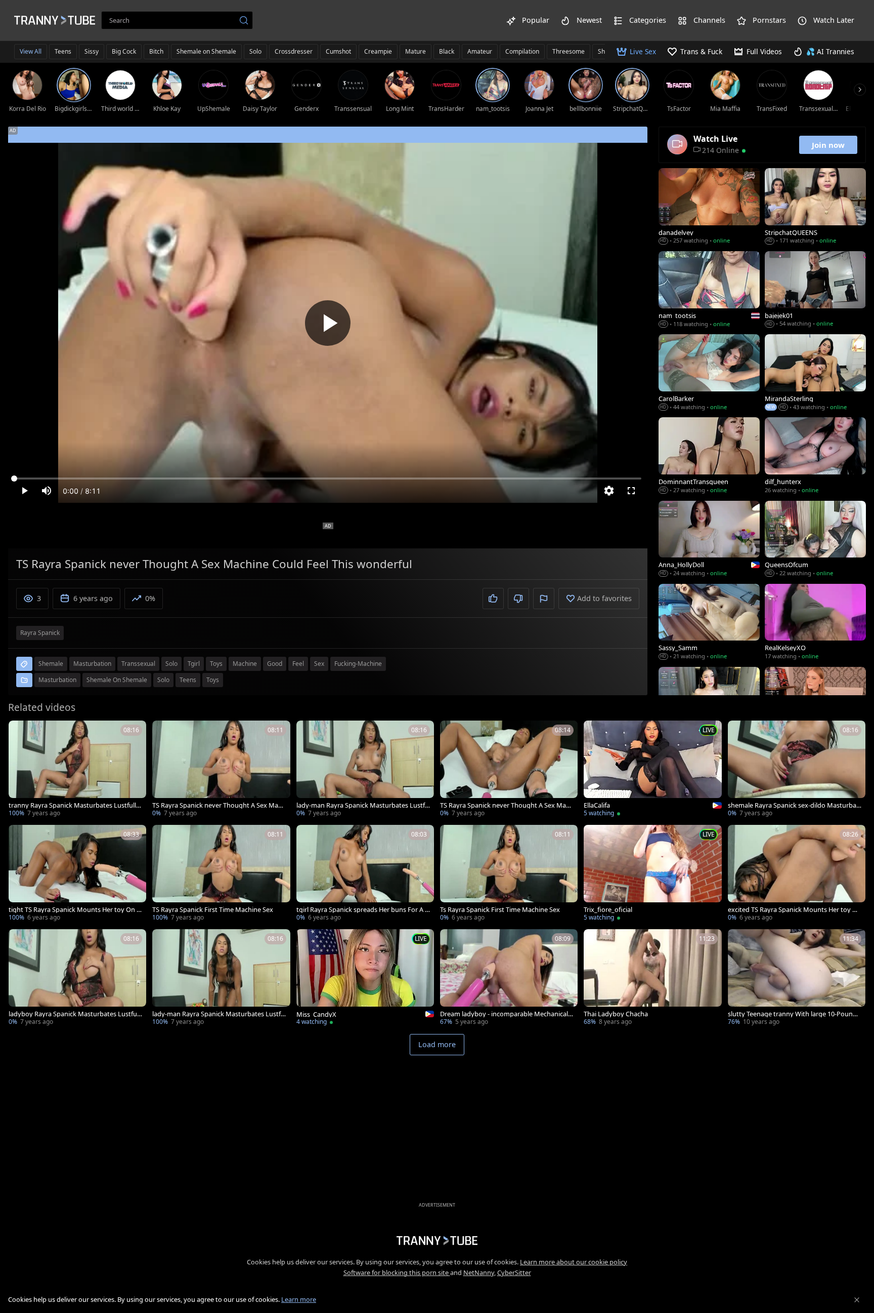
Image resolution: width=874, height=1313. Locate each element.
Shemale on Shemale (206, 51)
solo (171, 663)
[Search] (243, 20)
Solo (255, 51)
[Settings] (609, 491)
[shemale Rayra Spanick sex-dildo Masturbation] (796, 770)
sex (319, 663)
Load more (437, 1044)
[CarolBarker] (709, 373)
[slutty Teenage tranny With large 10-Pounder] (796, 978)
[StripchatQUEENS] (815, 207)
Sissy (91, 51)
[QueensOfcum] (815, 540)
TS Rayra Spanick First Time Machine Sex (212, 909)
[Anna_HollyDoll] (709, 540)
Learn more (298, 1299)
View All (30, 51)
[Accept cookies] (857, 1300)
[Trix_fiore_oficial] (652, 874)
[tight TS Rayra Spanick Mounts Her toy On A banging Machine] (77, 874)
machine (245, 663)
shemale (50, 663)
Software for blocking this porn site (396, 1272)
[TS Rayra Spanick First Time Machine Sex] (221, 874)
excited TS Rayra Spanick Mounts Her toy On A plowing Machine (794, 909)
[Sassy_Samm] (709, 623)
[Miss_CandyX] (365, 978)
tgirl (194, 663)
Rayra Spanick (40, 632)
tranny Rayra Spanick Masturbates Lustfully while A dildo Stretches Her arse (74, 805)
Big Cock (124, 51)
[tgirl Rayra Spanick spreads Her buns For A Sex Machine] (365, 874)
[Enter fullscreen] (631, 491)
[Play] (328, 323)
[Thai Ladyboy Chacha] (652, 978)
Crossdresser (294, 51)
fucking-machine (358, 663)
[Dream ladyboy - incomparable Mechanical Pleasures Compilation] (509, 978)
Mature (415, 51)
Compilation (522, 51)
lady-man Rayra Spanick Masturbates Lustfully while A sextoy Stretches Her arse (362, 805)
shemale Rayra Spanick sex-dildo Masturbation (794, 805)
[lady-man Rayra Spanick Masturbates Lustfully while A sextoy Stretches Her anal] (221, 978)
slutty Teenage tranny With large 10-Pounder (794, 1014)
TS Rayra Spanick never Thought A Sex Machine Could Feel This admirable (506, 805)
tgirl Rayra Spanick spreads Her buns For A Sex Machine (362, 909)
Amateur (479, 51)
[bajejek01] (815, 290)
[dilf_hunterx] (815, 456)
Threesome (568, 51)
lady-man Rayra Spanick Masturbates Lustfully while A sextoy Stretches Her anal (218, 1014)
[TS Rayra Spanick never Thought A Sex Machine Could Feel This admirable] (509, 770)
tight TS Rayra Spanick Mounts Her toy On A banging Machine (75, 909)
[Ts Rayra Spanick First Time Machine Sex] (509, 874)
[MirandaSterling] (815, 373)
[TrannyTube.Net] (54, 20)
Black (446, 51)
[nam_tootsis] (709, 290)
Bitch (156, 51)
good (274, 663)
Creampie (378, 51)
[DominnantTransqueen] (709, 456)
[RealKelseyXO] (815, 623)
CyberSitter (514, 1272)
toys (216, 663)
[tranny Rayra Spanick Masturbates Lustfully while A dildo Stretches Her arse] (77, 770)
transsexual (138, 663)
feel (298, 663)
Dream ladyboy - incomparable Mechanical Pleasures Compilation (507, 1014)
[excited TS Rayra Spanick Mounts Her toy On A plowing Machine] (796, 874)
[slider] (327, 478)
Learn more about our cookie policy (573, 1261)
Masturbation (57, 679)
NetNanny (478, 1272)
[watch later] (21, 733)
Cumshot (338, 51)
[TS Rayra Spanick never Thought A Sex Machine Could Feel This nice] (221, 770)
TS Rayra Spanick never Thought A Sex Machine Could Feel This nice (218, 805)
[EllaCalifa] (652, 770)
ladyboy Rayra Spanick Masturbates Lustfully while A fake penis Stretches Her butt (74, 1014)
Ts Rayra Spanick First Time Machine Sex (500, 909)
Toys (212, 679)
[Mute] (46, 491)
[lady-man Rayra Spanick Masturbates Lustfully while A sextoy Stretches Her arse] (365, 770)
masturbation (92, 663)
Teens (63, 51)
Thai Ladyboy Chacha (616, 1014)
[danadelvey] (709, 207)
